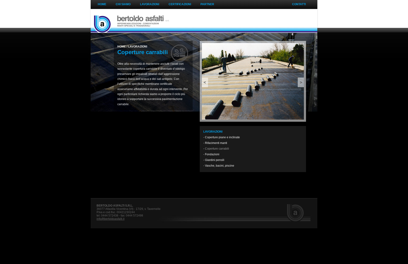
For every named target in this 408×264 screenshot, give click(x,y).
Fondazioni (212, 154)
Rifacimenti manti (216, 143)
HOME (121, 46)
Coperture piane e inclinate (222, 137)
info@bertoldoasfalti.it (110, 219)
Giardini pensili (214, 160)
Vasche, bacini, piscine (219, 165)
